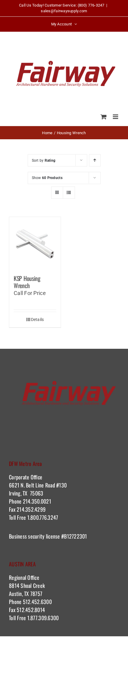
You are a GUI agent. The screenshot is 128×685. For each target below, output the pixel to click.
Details (37, 319)
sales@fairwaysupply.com (64, 11)
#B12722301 (75, 536)
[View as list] (69, 192)
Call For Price (30, 293)
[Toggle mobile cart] (104, 117)
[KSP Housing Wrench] (35, 243)
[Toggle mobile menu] (116, 117)
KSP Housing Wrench (27, 282)
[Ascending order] (95, 160)
